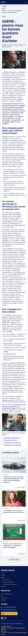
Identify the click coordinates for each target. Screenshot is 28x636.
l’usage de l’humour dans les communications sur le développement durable (14, 406)
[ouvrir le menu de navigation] (26, 2)
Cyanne (3, 634)
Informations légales (6, 626)
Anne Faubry (15, 632)
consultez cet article (8, 400)
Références (3, 586)
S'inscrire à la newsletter (10, 613)
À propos (3, 575)
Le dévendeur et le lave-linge (11, 437)
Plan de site (4, 631)
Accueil (4, 6)
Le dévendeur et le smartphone (12, 444)
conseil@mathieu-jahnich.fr (9, 609)
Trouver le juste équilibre (9, 582)
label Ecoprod (6, 320)
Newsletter (3, 600)
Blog (3, 8)
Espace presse (4, 597)
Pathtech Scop (23, 632)
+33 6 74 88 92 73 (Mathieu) (9, 607)
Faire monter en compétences (10, 584)
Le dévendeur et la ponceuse (11, 442)
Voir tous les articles (14, 559)
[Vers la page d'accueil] (3, 2)
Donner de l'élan (7, 579)
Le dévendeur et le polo (10, 440)
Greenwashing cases (6, 593)
